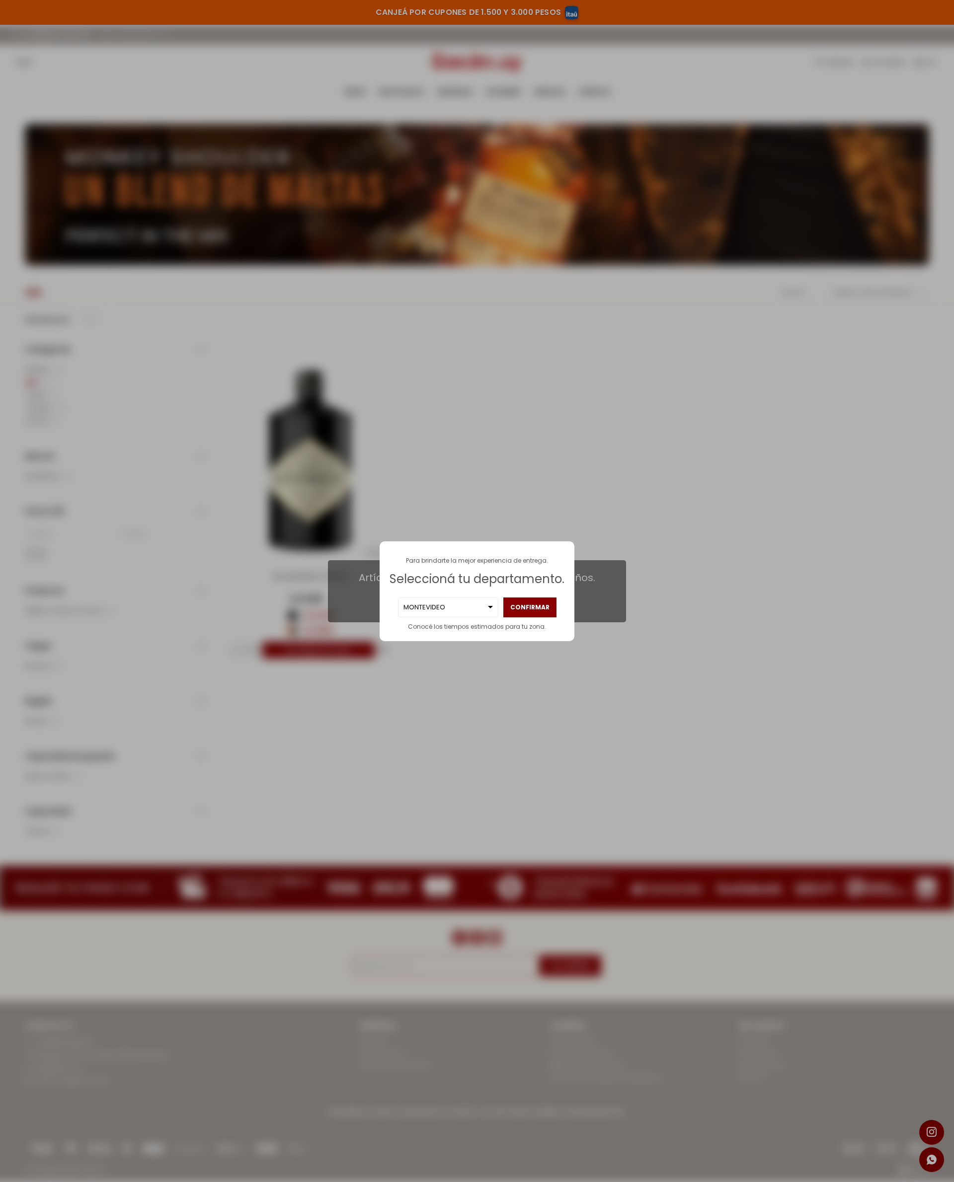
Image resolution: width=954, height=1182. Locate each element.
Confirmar (530, 607)
